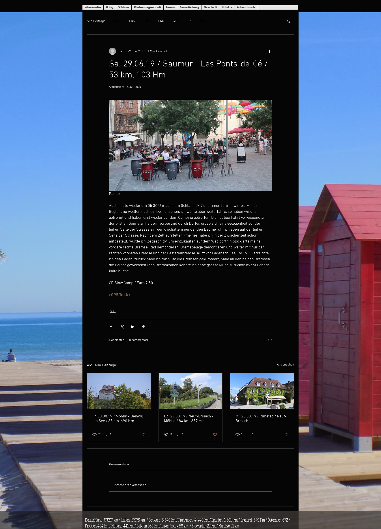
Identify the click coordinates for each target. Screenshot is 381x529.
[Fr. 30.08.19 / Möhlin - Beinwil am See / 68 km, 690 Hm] (119, 391)
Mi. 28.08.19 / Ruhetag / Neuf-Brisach (261, 418)
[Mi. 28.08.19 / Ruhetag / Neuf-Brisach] (262, 391)
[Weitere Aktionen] (269, 51)
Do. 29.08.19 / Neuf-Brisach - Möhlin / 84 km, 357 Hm (188, 418)
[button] (288, 21)
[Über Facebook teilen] (111, 326)
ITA (189, 21)
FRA (132, 21)
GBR (117, 21)
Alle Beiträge (96, 21)
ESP (146, 21)
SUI (202, 21)
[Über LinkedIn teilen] (133, 326)
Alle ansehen (285, 365)
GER (176, 21)
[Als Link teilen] (143, 326)
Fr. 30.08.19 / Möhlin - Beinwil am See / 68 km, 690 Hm (117, 418)
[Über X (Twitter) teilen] (122, 326)
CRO (161, 21)
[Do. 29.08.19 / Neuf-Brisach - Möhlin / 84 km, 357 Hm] (190, 391)
